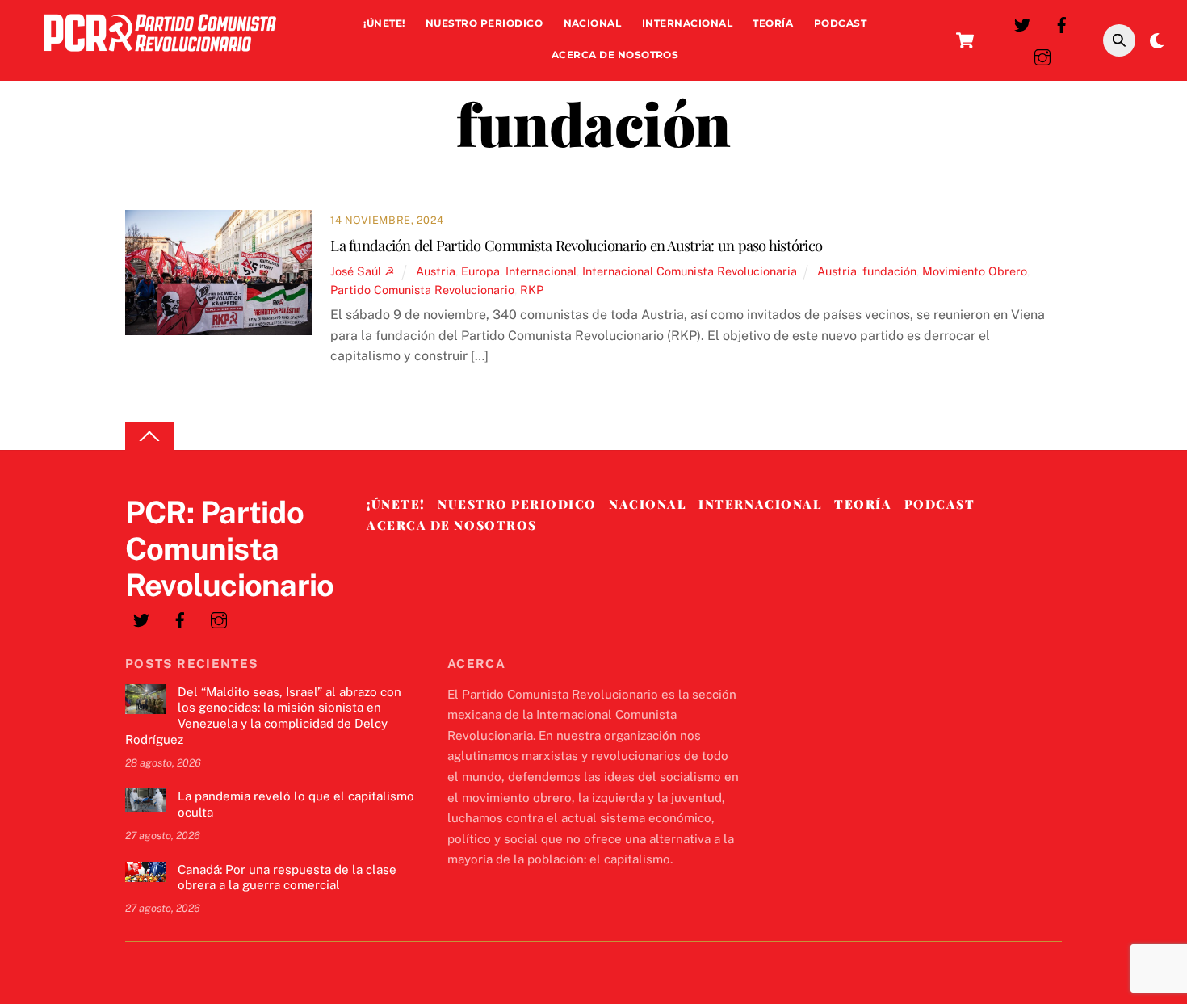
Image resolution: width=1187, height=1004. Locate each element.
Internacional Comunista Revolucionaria (689, 271)
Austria (435, 271)
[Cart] (965, 40)
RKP (531, 289)
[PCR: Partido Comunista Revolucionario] (160, 55)
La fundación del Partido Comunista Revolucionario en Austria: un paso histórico (576, 245)
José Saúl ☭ (362, 271)
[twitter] (1022, 23)
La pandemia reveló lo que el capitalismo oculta (296, 804)
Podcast (840, 23)
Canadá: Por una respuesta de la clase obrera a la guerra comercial (287, 878)
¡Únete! (384, 23)
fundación (889, 271)
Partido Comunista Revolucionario (422, 289)
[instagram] (1042, 55)
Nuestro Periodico (484, 23)
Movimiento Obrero (974, 271)
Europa (480, 271)
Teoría (773, 23)
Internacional (687, 23)
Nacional (593, 23)
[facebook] (1062, 23)
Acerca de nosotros (615, 54)
